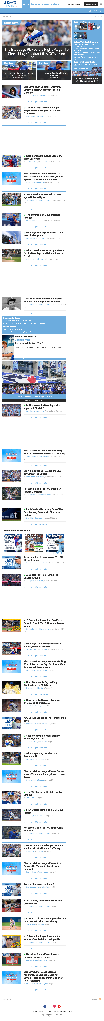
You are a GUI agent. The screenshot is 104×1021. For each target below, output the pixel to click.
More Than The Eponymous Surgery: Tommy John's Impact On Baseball (43, 300)
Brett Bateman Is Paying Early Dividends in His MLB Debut (40, 683)
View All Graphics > (59, 553)
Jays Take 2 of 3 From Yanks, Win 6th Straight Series (43, 558)
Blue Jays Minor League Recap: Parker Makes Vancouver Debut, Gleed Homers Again (44, 774)
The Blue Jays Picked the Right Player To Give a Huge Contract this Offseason (36, 51)
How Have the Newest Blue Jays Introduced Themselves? (42, 701)
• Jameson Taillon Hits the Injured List (86, 58)
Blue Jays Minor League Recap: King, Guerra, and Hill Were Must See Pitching (44, 452)
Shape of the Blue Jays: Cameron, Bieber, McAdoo (19, 74)
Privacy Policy (38, 1011)
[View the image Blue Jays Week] (12, 543)
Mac (27, 798)
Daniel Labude (31, 456)
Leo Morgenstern (32, 95)
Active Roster (78, 64)
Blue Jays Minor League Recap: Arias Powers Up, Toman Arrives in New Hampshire (43, 866)
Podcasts (44, 563)
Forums (35, 4)
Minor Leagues (39, 182)
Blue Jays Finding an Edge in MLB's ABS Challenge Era (43, 234)
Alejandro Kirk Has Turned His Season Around (41, 576)
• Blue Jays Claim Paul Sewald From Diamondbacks (87, 54)
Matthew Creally (20, 78)
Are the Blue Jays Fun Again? (39, 884)
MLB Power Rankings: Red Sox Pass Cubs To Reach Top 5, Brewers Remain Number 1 (44, 623)
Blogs (45, 4)
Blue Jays (43, 95)
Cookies (48, 1011)
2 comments (42, 417)
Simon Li (29, 182)
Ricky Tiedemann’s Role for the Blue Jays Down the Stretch (42, 472)
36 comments (42, 694)
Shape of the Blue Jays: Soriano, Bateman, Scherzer (42, 737)
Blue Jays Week (12, 535)
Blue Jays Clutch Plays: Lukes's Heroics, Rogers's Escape (41, 955)
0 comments (42, 102)
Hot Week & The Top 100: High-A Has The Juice (43, 829)
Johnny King (22, 339)
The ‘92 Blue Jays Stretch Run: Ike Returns (43, 793)
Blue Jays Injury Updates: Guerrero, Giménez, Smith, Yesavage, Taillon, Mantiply (42, 90)
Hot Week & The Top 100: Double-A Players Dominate (42, 490)
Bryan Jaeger (37, 57)
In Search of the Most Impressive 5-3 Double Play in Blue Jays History (45, 920)
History (33, 798)
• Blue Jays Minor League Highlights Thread (19, 332)
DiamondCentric (31, 200)
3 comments (42, 524)
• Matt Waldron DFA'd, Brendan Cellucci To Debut (85, 45)
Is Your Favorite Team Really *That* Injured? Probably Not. (42, 196)
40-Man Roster (87, 64)
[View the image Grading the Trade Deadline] (33, 543)
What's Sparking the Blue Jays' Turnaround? (41, 755)
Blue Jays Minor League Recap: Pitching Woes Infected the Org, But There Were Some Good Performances (45, 664)
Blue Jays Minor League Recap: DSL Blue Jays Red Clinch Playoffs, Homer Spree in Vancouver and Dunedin (43, 176)
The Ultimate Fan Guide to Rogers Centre (34, 396)
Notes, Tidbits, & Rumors (86, 42)
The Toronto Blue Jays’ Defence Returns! (54, 74)
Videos (55, 4)
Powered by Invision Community (52, 1016)
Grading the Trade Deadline (33, 536)
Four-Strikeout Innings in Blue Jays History (43, 811)
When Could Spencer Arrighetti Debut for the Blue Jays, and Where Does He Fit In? (44, 253)
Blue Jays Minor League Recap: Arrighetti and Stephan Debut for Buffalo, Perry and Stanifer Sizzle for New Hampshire (43, 976)
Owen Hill (29, 518)
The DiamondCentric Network (63, 1011)
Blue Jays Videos (82, 22)
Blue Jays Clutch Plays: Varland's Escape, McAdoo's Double (42, 645)
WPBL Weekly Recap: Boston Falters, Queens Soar (43, 902)
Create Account (91, 4)
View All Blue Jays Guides (34, 400)
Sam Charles (30, 238)
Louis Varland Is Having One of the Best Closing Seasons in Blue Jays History (43, 512)
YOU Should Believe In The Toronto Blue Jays (45, 719)
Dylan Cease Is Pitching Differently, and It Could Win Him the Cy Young (43, 847)
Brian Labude (30, 670)
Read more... (28, 102)
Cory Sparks (30, 581)
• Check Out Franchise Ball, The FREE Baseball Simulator (24, 323)
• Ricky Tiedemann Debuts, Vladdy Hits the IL (86, 50)
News (26, 4)
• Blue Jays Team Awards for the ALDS (17, 321)
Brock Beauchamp (32, 563)
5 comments (42, 748)
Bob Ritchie (54, 78)
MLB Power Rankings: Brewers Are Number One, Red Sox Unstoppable (42, 938)
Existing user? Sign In (74, 4)
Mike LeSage (30, 924)
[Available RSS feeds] (100, 999)
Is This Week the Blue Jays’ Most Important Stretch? (87, 80)
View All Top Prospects (22, 359)
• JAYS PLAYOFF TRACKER (12, 329)
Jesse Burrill (30, 851)
